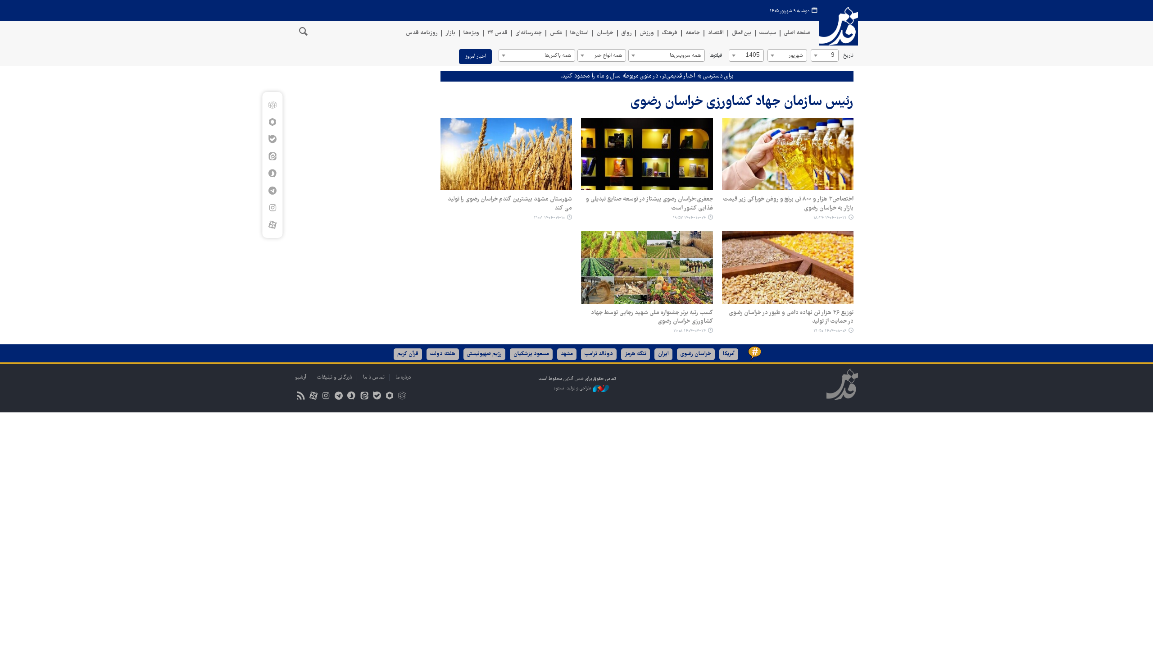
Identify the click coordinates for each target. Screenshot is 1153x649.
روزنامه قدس (421, 33)
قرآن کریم (407, 354)
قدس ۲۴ (497, 33)
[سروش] (272, 173)
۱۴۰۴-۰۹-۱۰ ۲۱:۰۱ (549, 218)
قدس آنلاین (838, 26)
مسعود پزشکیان (531, 354)
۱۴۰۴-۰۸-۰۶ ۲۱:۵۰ (829, 331)
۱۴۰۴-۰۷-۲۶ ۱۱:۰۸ (689, 331)
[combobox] (825, 55)
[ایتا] (272, 156)
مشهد (567, 354)
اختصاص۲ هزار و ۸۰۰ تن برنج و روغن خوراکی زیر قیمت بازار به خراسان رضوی (788, 204)
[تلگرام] (272, 191)
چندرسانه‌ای (529, 33)
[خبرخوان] (300, 396)
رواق (626, 33)
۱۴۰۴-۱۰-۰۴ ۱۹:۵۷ (689, 218)
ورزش (647, 33)
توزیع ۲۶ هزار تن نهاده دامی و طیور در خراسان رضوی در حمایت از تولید (791, 317)
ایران (663, 354)
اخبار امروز (475, 56)
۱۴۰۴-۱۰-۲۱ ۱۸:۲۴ (829, 218)
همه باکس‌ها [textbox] (558, 55)
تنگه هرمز (635, 354)
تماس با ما (374, 377)
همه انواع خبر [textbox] (608, 55)
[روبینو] (272, 122)
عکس (556, 33)
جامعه (692, 33)
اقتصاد (716, 33)
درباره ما (403, 377)
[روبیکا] (272, 105)
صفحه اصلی (797, 33)
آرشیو (300, 377)
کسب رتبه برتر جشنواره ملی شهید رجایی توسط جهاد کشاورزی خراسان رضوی (652, 317)
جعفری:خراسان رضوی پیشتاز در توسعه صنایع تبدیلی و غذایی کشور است (649, 204)
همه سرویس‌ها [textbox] (685, 55)
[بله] (272, 139)
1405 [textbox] (752, 55)
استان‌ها (579, 33)
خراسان (605, 33)
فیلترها (715, 55)
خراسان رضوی (696, 354)
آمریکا (729, 354)
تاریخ (848, 55)
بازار (450, 33)
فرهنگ (669, 33)
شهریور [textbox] (795, 55)
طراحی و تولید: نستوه (573, 388)
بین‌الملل (741, 33)
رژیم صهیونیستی (484, 354)
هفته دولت (442, 354)
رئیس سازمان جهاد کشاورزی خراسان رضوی (742, 102)
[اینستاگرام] (272, 208)
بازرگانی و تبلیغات (334, 377)
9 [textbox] (833, 55)
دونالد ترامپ (599, 354)
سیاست (767, 33)
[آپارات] (272, 225)
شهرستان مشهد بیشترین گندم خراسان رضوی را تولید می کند (510, 204)
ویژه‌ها (471, 33)
